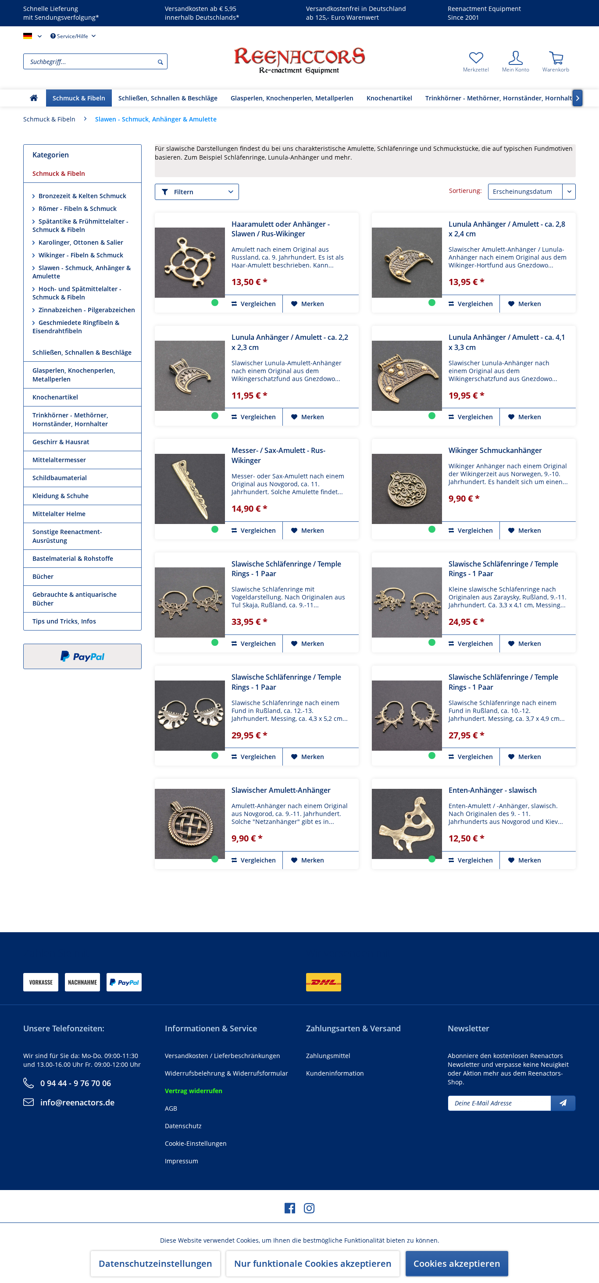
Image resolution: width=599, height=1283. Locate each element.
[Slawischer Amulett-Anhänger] (190, 824)
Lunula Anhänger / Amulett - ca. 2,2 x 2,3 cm (290, 342)
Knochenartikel (55, 397)
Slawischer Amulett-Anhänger (281, 790)
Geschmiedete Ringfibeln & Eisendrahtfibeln (75, 326)
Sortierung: (465, 190)
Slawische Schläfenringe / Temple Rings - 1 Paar (286, 569)
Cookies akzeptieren (457, 1263)
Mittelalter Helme (59, 514)
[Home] (33, 98)
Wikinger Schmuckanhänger (495, 450)
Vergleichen (257, 303)
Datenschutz (183, 1126)
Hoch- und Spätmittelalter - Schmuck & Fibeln (76, 293)
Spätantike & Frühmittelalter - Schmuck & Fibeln (80, 225)
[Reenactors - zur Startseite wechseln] (299, 60)
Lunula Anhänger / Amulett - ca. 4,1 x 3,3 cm (507, 342)
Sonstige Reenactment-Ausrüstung (67, 536)
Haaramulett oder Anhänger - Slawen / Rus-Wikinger (281, 229)
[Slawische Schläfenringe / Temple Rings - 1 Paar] (190, 602)
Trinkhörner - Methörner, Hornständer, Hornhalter (70, 419)
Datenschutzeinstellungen (155, 1263)
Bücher (42, 576)
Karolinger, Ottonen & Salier (80, 242)
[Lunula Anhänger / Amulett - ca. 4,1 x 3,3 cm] (407, 376)
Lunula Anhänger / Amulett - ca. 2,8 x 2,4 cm (507, 229)
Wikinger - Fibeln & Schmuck (80, 255)
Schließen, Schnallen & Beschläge (82, 352)
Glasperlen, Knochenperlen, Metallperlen (73, 374)
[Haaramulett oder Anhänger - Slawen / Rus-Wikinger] (190, 263)
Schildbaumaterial (59, 478)
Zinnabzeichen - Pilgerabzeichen (86, 310)
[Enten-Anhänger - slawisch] (407, 824)
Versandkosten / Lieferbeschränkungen (222, 1055)
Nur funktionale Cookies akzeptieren (313, 1263)
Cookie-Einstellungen (196, 1143)
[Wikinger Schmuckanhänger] (407, 489)
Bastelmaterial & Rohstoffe (72, 558)
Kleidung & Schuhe (60, 496)
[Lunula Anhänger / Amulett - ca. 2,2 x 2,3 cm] (190, 376)
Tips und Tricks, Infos (64, 621)
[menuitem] (126, 61)
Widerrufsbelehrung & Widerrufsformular (226, 1073)
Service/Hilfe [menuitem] (72, 36)
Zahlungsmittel (328, 1055)
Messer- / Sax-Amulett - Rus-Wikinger (278, 455)
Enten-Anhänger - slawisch (493, 790)
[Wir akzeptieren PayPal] (82, 656)
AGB (171, 1108)
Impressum (181, 1161)
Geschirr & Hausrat (60, 442)
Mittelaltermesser (59, 460)
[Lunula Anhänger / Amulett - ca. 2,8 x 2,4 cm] (407, 263)
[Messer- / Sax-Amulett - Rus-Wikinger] (190, 489)
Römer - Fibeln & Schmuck (77, 208)
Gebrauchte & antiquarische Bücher (74, 598)
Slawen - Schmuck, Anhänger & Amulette (81, 272)
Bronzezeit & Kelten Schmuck (81, 196)
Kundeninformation (335, 1073)
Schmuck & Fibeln (58, 173)
